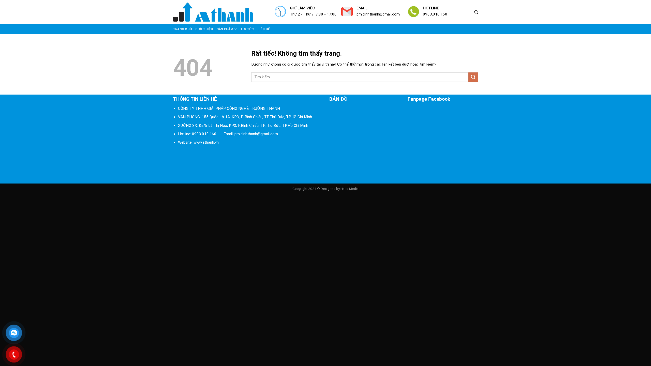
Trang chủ (182, 29)
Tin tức (247, 29)
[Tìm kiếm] (476, 12)
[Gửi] (473, 77)
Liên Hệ (264, 29)
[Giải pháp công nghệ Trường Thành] (220, 12)
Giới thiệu (204, 29)
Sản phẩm (225, 29)
